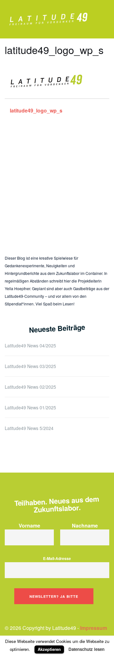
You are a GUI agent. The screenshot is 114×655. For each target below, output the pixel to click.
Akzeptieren (49, 649)
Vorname (29, 525)
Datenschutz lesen (86, 649)
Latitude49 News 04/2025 (30, 345)
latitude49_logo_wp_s (36, 110)
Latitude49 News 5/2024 (29, 428)
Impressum (93, 627)
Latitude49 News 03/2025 (30, 366)
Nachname (85, 525)
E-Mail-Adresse (57, 558)
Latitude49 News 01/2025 (30, 407)
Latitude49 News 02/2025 (30, 387)
